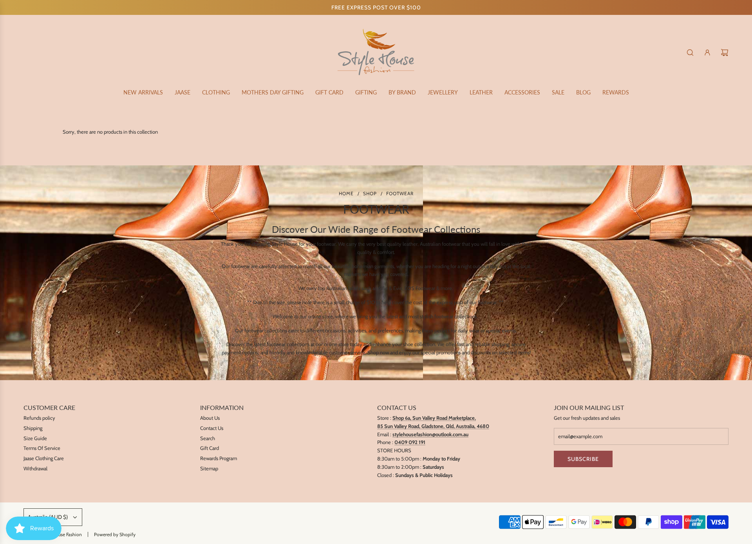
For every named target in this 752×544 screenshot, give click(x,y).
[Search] (690, 52)
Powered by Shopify (115, 534)
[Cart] (724, 52)
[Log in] (707, 52)
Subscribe (583, 458)
